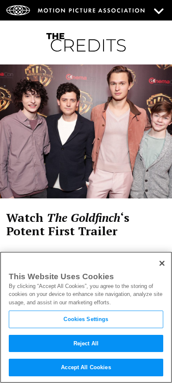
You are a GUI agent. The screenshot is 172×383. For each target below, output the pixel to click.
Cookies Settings (85, 319)
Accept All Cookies (86, 367)
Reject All (86, 343)
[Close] (162, 263)
